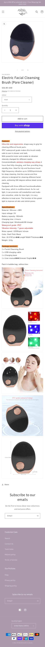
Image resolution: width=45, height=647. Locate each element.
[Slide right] (27, 70)
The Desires (19, 642)
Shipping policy (11, 586)
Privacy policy (10, 580)
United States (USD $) (21, 626)
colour (4, 95)
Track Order (9, 549)
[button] (3, 11)
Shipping (4, 91)
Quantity (5, 105)
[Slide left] (17, 70)
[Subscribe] (37, 516)
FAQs (7, 575)
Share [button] (7, 484)
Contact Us (9, 544)
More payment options (22, 131)
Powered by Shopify (27, 642)
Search (7, 538)
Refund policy (10, 554)
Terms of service (11, 560)
